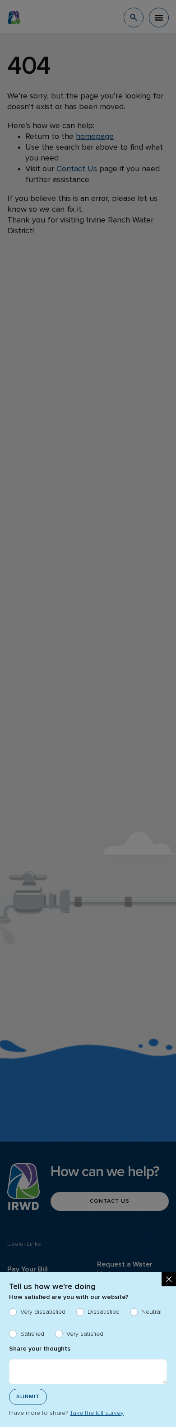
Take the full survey (97, 1413)
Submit (28, 1397)
